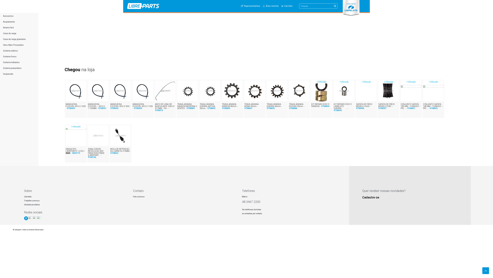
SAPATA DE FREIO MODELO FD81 (386, 106)
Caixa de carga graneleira (14, 39)
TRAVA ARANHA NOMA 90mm (251, 106)
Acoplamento (9, 22)
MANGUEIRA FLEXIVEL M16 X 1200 (143, 106)
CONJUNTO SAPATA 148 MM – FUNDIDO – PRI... (433, 106)
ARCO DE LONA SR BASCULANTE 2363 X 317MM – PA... (164, 107)
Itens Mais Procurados (13, 45)
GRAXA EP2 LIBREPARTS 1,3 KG (75, 151)
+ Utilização (321, 82)
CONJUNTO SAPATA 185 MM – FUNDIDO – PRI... (411, 106)
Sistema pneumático (12, 68)
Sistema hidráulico (11, 62)
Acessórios (8, 16)
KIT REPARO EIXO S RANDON (320, 105)
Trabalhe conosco (32, 201)
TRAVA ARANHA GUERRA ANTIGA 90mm (207, 106)
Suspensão (8, 74)
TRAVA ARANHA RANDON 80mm (230, 106)
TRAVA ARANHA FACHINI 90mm (296, 106)
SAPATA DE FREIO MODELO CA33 (364, 106)
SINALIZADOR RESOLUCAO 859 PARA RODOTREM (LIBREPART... (96, 153)
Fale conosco (139, 197)
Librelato (28, 197)
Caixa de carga (9, 33)
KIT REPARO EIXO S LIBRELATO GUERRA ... (343, 107)
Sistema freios (9, 56)
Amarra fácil (8, 27)
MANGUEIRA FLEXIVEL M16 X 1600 (76, 106)
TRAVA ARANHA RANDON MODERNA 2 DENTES (187, 106)
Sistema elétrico (10, 51)
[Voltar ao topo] (485, 270)
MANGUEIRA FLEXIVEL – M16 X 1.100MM (97, 106)
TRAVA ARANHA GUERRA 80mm (274, 106)
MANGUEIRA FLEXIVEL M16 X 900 (120, 106)
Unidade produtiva (32, 205)
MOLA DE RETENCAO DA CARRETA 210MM (120, 151)
